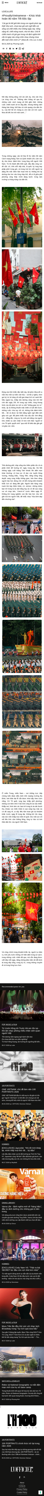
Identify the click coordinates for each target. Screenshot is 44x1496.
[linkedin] (13, 49)
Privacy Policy (22, 1489)
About (22, 1483)
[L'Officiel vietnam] (22, 2)
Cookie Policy (22, 1492)
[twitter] (16, 49)
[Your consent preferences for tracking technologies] (40, 1492)
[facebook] (6, 49)
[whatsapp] (19, 49)
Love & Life (7, 11)
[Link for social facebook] (20, 1478)
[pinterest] (10, 49)
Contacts (22, 1486)
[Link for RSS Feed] (24, 1478)
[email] (3, 49)
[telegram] (23, 49)
